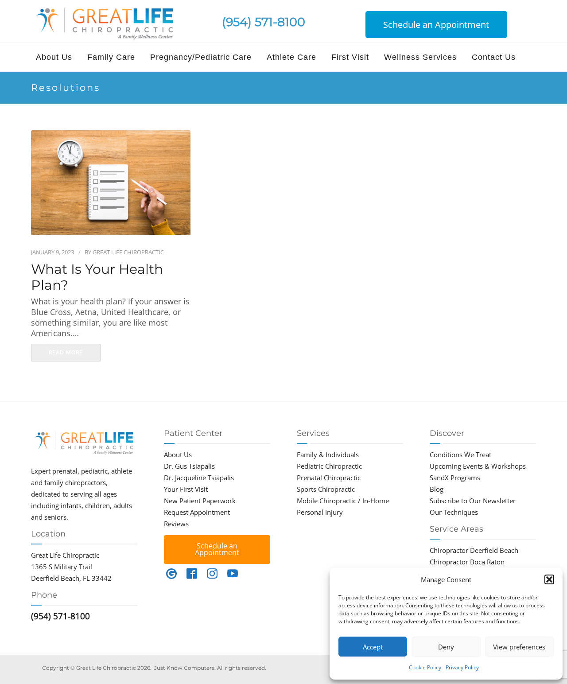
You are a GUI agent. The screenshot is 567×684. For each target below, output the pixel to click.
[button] (549, 579)
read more (66, 352)
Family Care (111, 57)
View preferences (519, 646)
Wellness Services (420, 57)
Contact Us (494, 57)
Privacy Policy (462, 667)
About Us (54, 57)
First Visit (350, 57)
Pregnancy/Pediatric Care (201, 57)
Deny (446, 646)
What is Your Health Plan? (97, 277)
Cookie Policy (425, 667)
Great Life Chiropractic (128, 252)
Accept (373, 646)
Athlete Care (291, 57)
